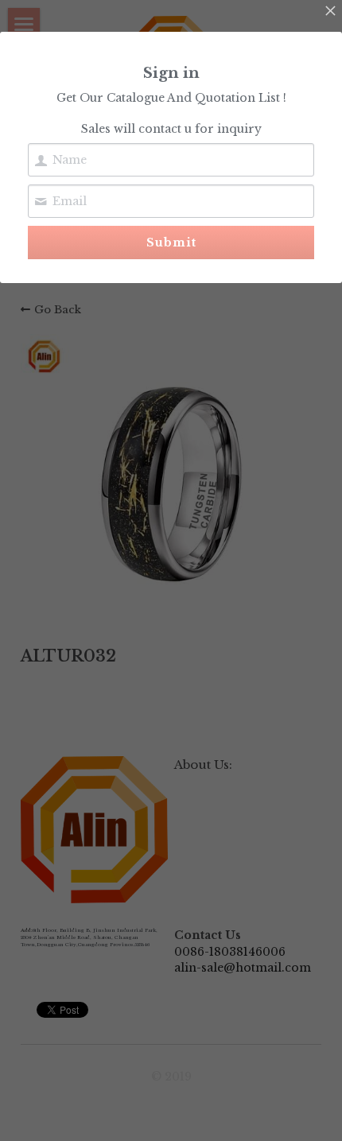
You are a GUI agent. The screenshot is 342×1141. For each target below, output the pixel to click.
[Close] (330, 12)
